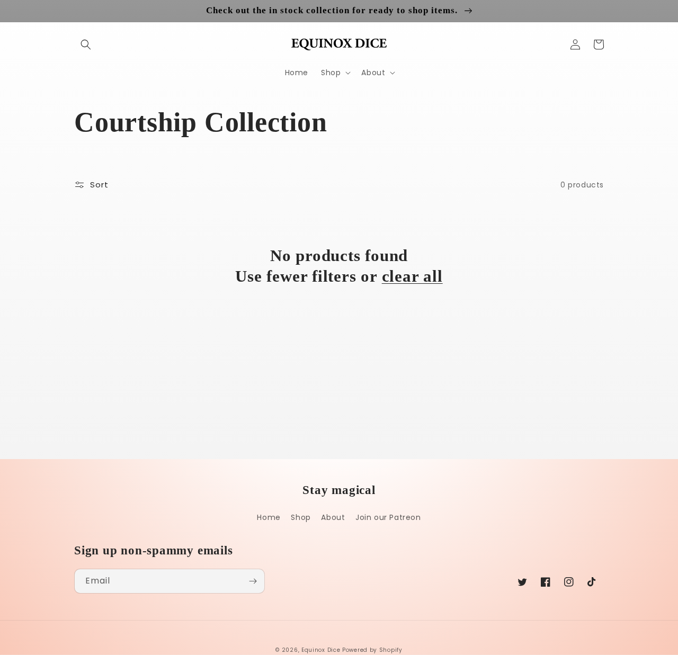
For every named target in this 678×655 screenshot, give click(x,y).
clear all (412, 276)
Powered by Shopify (372, 650)
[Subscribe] (252, 581)
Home (268, 517)
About (333, 517)
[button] (85, 44)
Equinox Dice (320, 650)
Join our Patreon (388, 517)
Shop (300, 517)
